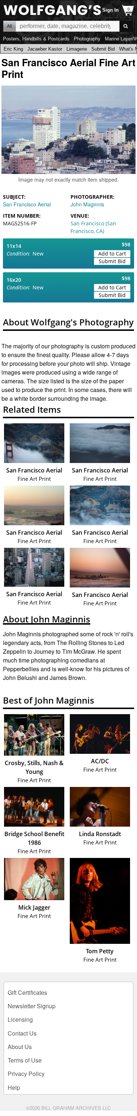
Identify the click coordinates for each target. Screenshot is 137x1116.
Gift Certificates (27, 992)
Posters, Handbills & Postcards (36, 38)
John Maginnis (87, 204)
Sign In (110, 10)
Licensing (20, 1019)
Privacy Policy (26, 1073)
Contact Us (22, 1033)
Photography (87, 38)
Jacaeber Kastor (44, 49)
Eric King (13, 49)
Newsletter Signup (32, 1006)
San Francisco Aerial (27, 204)
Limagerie (76, 49)
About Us (20, 1046)
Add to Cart (112, 253)
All (9, 26)
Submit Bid (103, 49)
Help (14, 1087)
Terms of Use (25, 1060)
